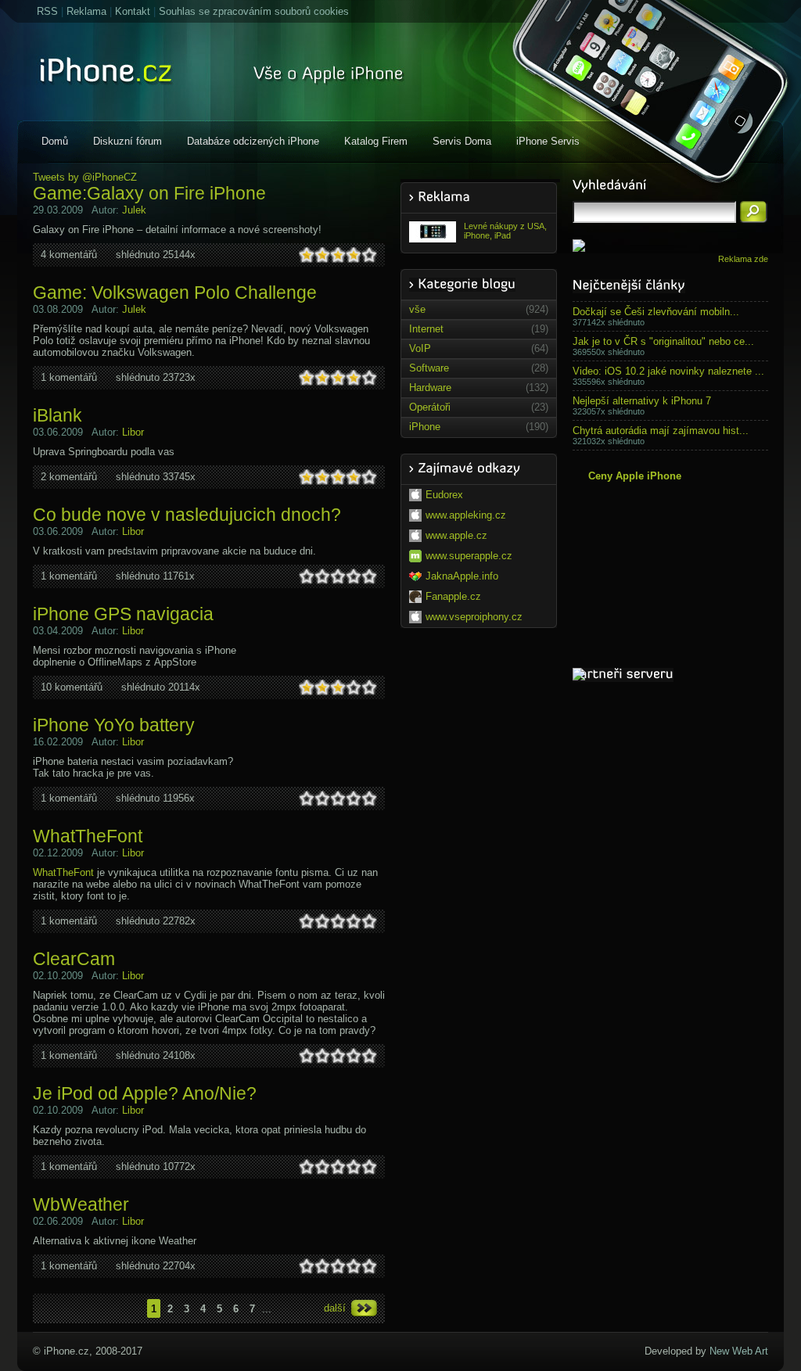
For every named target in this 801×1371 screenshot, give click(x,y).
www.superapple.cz (469, 556)
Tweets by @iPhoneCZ (85, 177)
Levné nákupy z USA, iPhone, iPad (505, 230)
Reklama (86, 11)
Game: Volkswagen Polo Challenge (175, 292)
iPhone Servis (548, 141)
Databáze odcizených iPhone (253, 141)
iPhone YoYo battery (114, 725)
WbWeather (81, 1204)
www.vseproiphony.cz (474, 617)
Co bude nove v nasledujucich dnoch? (187, 514)
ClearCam (74, 959)
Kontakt (132, 11)
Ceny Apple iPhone (634, 476)
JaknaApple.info (462, 576)
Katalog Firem (376, 141)
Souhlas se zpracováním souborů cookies (254, 11)
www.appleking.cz (466, 515)
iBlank (57, 415)
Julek (134, 210)
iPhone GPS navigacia (123, 614)
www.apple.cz (456, 535)
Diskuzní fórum (127, 141)
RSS (47, 11)
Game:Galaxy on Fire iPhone (149, 193)
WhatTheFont (87, 836)
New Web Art (738, 1351)
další (335, 1308)
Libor (133, 432)
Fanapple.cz (453, 596)
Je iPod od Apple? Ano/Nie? (145, 1093)
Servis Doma (462, 141)
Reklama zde (743, 259)
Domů (54, 141)
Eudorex (444, 495)
